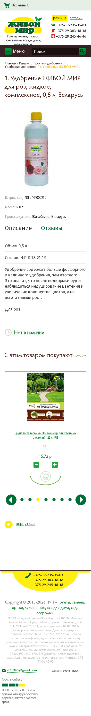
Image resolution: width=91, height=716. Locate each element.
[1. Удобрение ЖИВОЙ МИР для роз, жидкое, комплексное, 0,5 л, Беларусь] (36, 186)
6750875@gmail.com (22, 670)
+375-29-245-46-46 (71, 36)
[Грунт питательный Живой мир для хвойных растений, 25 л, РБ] (45, 397)
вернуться (25, 523)
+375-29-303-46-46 (71, 30)
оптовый (76, 17)
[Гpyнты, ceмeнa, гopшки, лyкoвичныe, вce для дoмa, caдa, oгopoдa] (23, 33)
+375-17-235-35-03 (71, 25)
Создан (57, 670)
